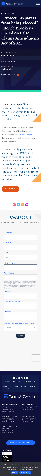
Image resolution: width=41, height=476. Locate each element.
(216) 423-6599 (8, 432)
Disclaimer (17, 381)
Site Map (8, 381)
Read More (10, 189)
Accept (14, 473)
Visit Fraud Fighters (20, 443)
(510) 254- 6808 (28, 421)
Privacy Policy (29, 381)
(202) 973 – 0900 (9, 411)
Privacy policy (25, 473)
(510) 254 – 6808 (28, 409)
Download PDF (8, 75)
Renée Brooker (26, 134)
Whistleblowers (8, 61)
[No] (38, 469)
